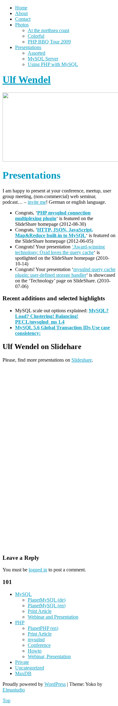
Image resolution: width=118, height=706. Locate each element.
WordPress (55, 684)
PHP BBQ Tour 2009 (49, 41)
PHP (20, 622)
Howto (35, 650)
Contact (23, 19)
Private (22, 662)
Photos (22, 24)
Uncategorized (29, 667)
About (21, 13)
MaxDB (23, 673)
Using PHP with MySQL (53, 64)
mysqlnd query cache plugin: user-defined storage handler (65, 272)
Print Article (40, 611)
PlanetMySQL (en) (46, 605)
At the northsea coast (48, 30)
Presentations (28, 47)
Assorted (36, 53)
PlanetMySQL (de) (46, 600)
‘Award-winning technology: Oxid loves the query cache (60, 249)
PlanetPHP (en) (43, 628)
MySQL (23, 594)
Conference (39, 645)
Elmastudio (14, 689)
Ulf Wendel (27, 79)
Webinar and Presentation (53, 617)
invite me (37, 202)
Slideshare (81, 360)
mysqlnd (36, 639)
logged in (38, 569)
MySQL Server (43, 58)
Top (6, 700)
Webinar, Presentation (49, 656)
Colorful (36, 36)
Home (21, 7)
